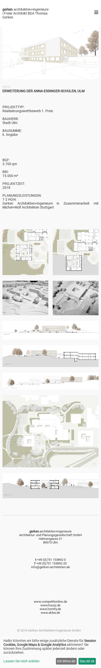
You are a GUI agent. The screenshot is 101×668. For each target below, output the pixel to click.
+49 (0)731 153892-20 (51, 563)
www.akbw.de (50, 613)
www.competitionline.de (50, 601)
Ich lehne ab (66, 661)
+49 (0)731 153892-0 (51, 560)
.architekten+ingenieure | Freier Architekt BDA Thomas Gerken (25, 13)
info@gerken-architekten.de (50, 567)
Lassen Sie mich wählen (21, 661)
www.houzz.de (50, 605)
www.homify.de (50, 609)
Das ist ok (87, 661)
